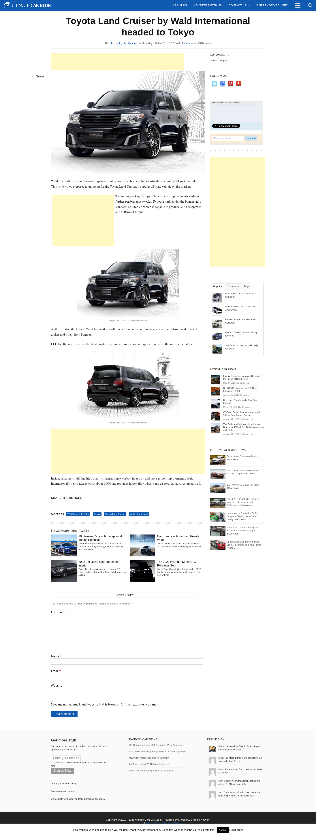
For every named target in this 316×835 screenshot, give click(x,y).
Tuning (132, 43)
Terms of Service (173, 823)
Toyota (122, 43)
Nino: (221, 758)
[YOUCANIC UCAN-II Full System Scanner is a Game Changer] (217, 531)
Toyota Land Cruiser (115, 514)
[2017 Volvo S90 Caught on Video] (217, 488)
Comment (59, 612)
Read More (236, 829)
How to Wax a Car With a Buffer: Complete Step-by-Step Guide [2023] (242, 516)
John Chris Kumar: (227, 792)
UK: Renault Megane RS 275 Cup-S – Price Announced (156, 745)
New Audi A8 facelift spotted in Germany (149, 758)
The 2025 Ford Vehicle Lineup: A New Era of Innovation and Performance (243, 502)
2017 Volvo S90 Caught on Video (243, 485)
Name (56, 656)
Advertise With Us (208, 5)
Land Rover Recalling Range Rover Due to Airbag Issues (157, 751)
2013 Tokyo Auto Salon (78, 514)
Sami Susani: (225, 781)
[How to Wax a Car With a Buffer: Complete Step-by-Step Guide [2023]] (217, 517)
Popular (217, 286)
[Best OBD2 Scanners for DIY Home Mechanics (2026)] (215, 391)
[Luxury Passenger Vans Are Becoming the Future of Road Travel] (215, 379)
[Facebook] (222, 84)
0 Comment (189, 43)
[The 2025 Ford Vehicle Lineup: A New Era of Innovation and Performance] (217, 502)
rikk (111, 43)
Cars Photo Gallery (272, 5)
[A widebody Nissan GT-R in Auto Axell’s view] (217, 310)
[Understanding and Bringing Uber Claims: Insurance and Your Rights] (217, 545)
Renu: (221, 746)
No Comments (242, 383)
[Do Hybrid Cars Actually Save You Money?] (215, 403)
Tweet (40, 76)
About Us (180, 5)
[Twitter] (214, 84)
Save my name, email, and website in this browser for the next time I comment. (105, 704)
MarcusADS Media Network (194, 819)
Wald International (139, 514)
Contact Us (237, 5)
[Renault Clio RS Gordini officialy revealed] (217, 336)
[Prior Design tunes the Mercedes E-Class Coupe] (217, 474)
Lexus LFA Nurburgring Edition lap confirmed (151, 770)
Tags (246, 286)
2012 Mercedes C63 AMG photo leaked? (149, 764)
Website (56, 686)
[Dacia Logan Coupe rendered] (217, 460)
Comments (233, 286)
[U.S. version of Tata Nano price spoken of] (217, 297)
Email (56, 671)
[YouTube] (238, 84)
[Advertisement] (117, 61)
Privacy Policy (154, 823)
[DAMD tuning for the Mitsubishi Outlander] (217, 323)
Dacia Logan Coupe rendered (241, 456)
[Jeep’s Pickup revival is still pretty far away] (217, 349)
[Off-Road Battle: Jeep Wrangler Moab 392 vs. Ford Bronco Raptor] (215, 415)
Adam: (221, 769)
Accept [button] (222, 830)
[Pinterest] (230, 84)
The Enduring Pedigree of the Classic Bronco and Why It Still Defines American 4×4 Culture (243, 427)
